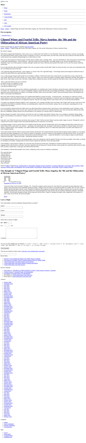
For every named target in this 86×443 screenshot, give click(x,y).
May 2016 (6, 330)
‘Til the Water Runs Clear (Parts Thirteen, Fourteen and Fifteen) (21, 263)
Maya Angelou (76, 165)
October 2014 (7, 353)
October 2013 (7, 371)
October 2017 (7, 309)
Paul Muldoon (18, 167)
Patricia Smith (10, 167)
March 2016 (7, 333)
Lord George (67, 165)
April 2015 (7, 347)
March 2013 (7, 380)
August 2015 (7, 341)
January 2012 (7, 401)
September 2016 (8, 324)
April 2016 (7, 332)
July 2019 (6, 285)
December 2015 (8, 336)
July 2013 (6, 374)
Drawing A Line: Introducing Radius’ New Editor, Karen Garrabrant (22, 258)
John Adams (7, 270)
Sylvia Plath (55, 167)
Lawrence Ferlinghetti (58, 165)
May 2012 (6, 395)
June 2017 (6, 315)
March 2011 (7, 415)
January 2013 (7, 383)
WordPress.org (8, 437)
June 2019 (6, 286)
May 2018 (6, 300)
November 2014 (8, 351)
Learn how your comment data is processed (32, 251)
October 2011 (7, 404)
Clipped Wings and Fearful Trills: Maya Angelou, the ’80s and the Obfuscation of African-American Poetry (38, 41)
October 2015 (7, 339)
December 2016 (8, 321)
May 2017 (6, 317)
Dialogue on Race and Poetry (43, 165)
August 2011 (7, 407)
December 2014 (8, 350)
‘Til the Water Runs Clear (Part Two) (22, 275)
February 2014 (8, 365)
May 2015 (6, 345)
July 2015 (6, 342)
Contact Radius (8, 17)
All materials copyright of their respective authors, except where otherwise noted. (20, 440)
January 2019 (7, 294)
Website (3, 215)
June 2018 (6, 299)
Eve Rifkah (7, 273)
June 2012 (6, 394)
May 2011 (6, 412)
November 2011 (8, 403)
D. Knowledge (31, 165)
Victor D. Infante (29, 46)
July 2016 (6, 327)
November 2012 (8, 386)
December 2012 (8, 385)
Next (9, 35)
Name (2, 206)
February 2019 (8, 293)
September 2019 (8, 283)
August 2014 (7, 356)
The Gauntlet (7, 26)
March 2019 (7, 291)
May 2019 (6, 288)
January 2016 (7, 335)
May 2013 (6, 377)
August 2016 (7, 326)
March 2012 (7, 398)
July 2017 (6, 314)
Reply (70, 167)
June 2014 (6, 359)
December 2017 (8, 306)
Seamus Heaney (47, 167)
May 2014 (6, 361)
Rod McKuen (38, 167)
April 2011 (7, 413)
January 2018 (7, 305)
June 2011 (6, 410)
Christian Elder (22, 165)
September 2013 (8, 373)
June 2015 (6, 344)
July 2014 (6, 357)
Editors (7, 29)
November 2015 (8, 338)
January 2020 (7, 282)
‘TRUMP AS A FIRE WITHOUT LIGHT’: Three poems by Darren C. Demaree (34, 270)
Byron (16, 165)
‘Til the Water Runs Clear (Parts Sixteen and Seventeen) (19, 261)
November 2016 (8, 323)
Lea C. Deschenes (20, 441)
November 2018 (8, 297)
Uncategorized (8, 427)
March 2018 (7, 303)
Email (2, 210)
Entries (7, 434)
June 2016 (6, 329)
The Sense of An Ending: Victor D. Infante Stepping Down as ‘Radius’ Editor (24, 260)
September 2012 (8, 389)
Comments (8, 435)
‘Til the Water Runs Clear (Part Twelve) (14, 264)
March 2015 (7, 348)
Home (5, 8)
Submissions (7, 14)
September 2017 (8, 311)
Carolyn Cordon (8, 272)
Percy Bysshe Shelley (28, 167)
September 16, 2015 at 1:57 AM (12, 183)
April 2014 (7, 362)
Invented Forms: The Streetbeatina (24, 272)
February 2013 (8, 382)
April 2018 (7, 302)
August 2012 (7, 391)
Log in (6, 432)
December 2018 (8, 296)
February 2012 (8, 400)
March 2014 (7, 364)
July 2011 (6, 409)
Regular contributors (9, 425)
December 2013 (8, 368)
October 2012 (7, 388)
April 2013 (7, 379)
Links (5, 23)
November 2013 (8, 370)
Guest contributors (9, 424)
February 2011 (8, 416)
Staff (5, 20)
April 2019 (7, 289)
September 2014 (8, 354)
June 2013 (6, 376)
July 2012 (6, 392)
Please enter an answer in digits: (9, 219)
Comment (3, 238)
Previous (4, 35)
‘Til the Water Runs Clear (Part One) (21, 276)
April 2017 (7, 318)
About (5, 11)
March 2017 (7, 320)
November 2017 (8, 308)
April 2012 (7, 397)
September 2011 (8, 406)
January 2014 (7, 367)
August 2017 (7, 312)
